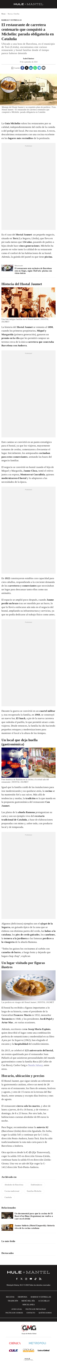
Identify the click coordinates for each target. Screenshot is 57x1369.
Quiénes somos (45, 1313)
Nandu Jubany (35, 1065)
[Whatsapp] (35, 68)
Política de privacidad (36, 1309)
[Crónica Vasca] (28, 1350)
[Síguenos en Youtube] (30, 1279)
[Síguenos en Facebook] (16, 1279)
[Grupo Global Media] (28, 1329)
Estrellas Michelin (34, 1191)
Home (3, 14)
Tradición (13, 1301)
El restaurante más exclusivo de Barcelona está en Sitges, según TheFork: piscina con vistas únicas (33, 270)
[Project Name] (28, 1272)
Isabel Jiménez (28, 59)
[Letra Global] (43, 1350)
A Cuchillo (43, 1301)
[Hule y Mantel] (28, 1359)
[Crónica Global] (15, 1343)
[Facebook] (22, 68)
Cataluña (8, 1197)
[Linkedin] (31, 68)
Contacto (30, 1313)
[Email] (43, 68)
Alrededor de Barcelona (14, 1185)
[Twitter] (26, 68)
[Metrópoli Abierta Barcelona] (37, 1343)
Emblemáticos (36, 1185)
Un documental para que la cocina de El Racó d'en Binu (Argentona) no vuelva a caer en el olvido (34, 1216)
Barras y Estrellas (11, 20)
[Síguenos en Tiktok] (35, 1279)
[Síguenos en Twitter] (21, 1279)
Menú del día (28, 1301)
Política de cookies (14, 1313)
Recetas (10, 1297)
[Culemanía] (13, 1350)
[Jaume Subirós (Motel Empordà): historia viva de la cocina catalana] (7, 1227)
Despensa (22, 1297)
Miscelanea (29, 1304)
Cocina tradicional (12, 1191)
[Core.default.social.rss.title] (40, 1279)
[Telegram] (39, 68)
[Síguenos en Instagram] (26, 1279)
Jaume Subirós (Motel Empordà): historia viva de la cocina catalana (35, 1226)
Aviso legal (16, 1309)
